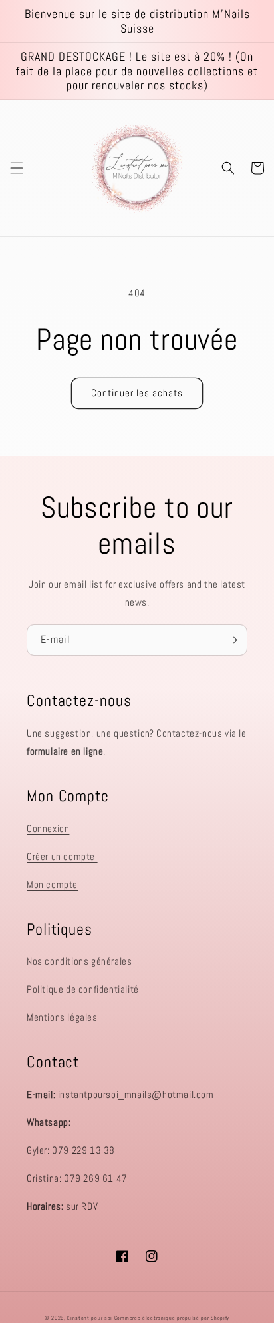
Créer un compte (62, 856)
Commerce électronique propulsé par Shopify (171, 1317)
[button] (16, 168)
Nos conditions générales (79, 961)
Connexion (48, 828)
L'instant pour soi (89, 1317)
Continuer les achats (137, 392)
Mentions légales (62, 1017)
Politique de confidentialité (83, 989)
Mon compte (52, 884)
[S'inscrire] (232, 640)
